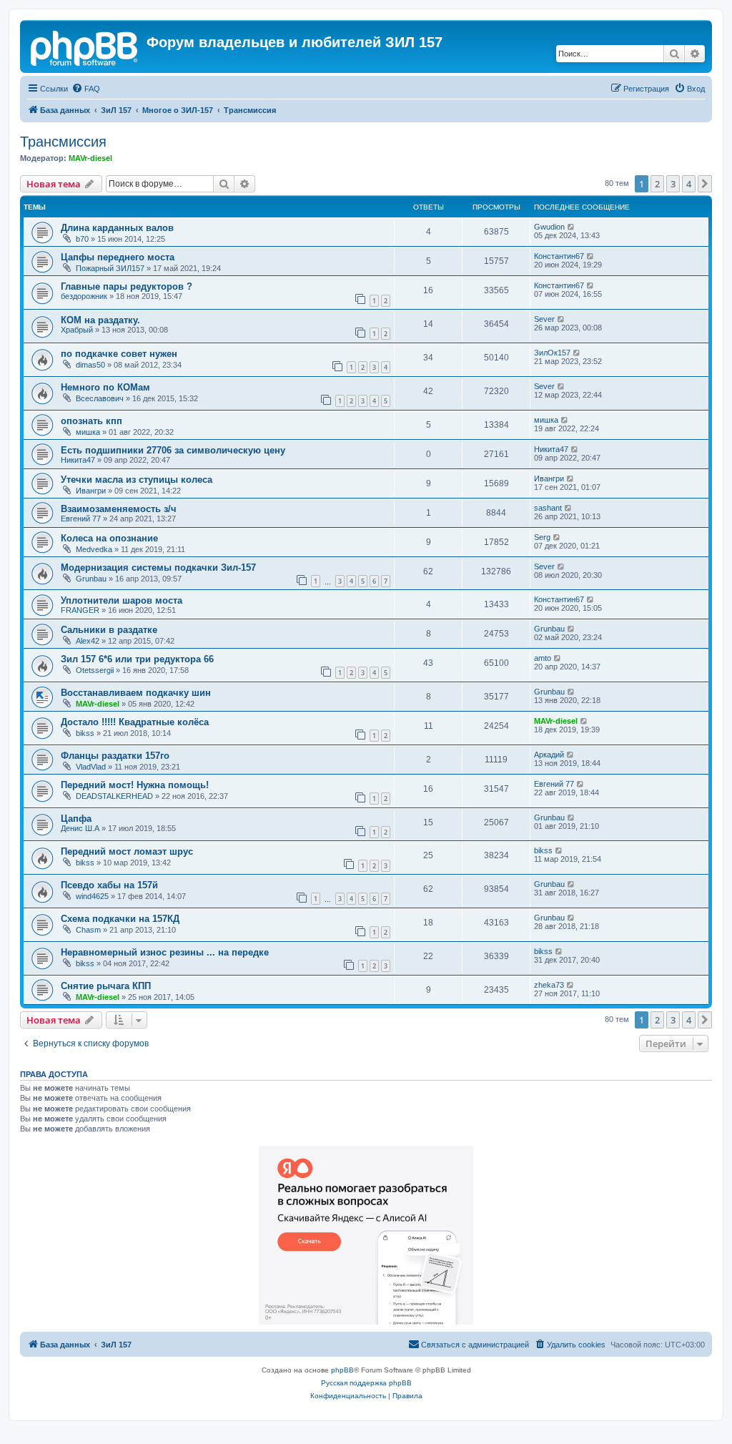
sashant (548, 508)
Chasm (88, 929)
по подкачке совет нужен (119, 353)
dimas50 (90, 364)
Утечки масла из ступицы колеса (136, 479)
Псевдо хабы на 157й (109, 885)
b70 (82, 239)
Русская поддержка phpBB (366, 1383)
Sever (544, 319)
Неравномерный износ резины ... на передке (165, 952)
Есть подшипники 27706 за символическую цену (173, 450)
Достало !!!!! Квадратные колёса (135, 722)
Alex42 (87, 641)
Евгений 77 (81, 518)
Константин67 (559, 256)
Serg (542, 537)
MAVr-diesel (90, 158)
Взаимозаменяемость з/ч (119, 509)
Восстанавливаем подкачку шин (136, 692)
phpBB (342, 1370)
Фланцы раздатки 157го (115, 755)
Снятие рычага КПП (106, 986)
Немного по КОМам (105, 387)
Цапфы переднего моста (117, 257)
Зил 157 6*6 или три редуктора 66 (137, 659)
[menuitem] (85, 88)
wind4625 (92, 896)
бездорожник (84, 296)
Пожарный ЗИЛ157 (110, 268)
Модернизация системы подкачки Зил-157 (158, 567)
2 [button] (657, 183)
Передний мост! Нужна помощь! (135, 785)
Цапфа (76, 818)
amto (542, 658)
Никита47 (78, 460)
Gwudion (549, 226)
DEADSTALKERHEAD (114, 796)
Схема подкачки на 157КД (120, 918)
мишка (88, 432)
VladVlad (91, 766)
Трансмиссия (63, 141)
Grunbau (91, 578)
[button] (705, 183)
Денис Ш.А (80, 828)
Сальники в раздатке (109, 629)
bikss (85, 733)
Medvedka (94, 549)
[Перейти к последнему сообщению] (571, 226)
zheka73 (549, 985)
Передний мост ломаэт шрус (127, 851)
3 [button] (673, 183)
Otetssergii (95, 670)
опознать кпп (91, 421)
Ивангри (91, 490)
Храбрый (77, 329)
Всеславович (100, 398)
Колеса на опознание (109, 538)
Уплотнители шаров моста (121, 600)
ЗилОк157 (552, 352)
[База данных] (85, 46)
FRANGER (80, 610)
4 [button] (688, 183)
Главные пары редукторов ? (126, 286)
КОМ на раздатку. (100, 320)
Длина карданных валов (117, 227)
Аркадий (549, 754)
